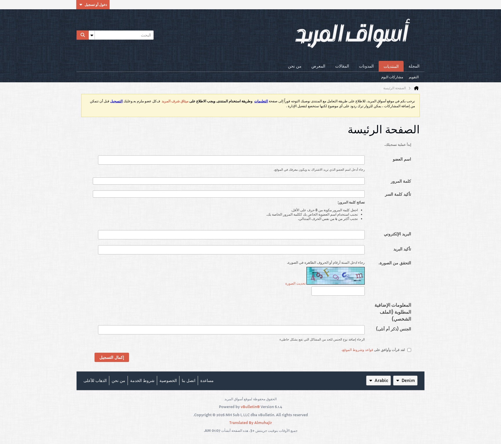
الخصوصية (168, 380)
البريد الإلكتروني (397, 233)
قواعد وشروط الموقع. (357, 350)
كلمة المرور (401, 181)
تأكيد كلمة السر (398, 194)
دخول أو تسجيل (96, 4)
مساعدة (207, 380)
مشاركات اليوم (392, 77)
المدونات (366, 66)
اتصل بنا (188, 380)
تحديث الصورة (295, 283)
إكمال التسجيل (111, 357)
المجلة (414, 66)
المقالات (342, 66)
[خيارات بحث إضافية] (91, 35)
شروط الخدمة (142, 380)
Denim (408, 380)
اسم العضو (402, 159)
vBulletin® (250, 407)
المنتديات (391, 66)
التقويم (414, 77)
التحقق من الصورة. (395, 262)
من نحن (295, 66)
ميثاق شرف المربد (175, 101)
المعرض (318, 66)
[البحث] (83, 35)
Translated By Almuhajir (250, 423)
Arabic (381, 380)
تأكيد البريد (402, 249)
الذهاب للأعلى (95, 380)
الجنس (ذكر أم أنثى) (393, 329)
